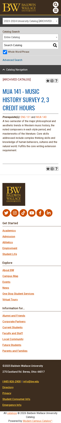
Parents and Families (14, 350)
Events (6, 282)
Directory (8, 387)
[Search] (55, 45)
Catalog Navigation (16, 69)
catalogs (12, 413)
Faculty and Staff (12, 333)
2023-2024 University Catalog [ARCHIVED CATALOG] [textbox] (31, 21)
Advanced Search (12, 60)
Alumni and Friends (13, 315)
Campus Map (10, 276)
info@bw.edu (31, 381)
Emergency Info (11, 405)
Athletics (7, 242)
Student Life (9, 254)
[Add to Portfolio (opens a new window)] (48, 80)
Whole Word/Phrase (18, 52)
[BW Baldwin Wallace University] (19, 7)
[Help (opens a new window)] (56, 80)
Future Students (11, 345)
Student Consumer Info (16, 399)
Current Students (12, 327)
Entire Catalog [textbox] (12, 37)
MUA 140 (41, 117)
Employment (9, 248)
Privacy (6, 393)
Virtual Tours (10, 299)
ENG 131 (26, 117)
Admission (8, 236)
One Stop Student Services (18, 293)
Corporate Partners (14, 321)
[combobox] (30, 21)
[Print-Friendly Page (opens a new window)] (52, 80)
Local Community (12, 339)
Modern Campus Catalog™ (37, 421)
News (5, 287)
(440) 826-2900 (11, 381)
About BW (8, 270)
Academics (9, 230)
